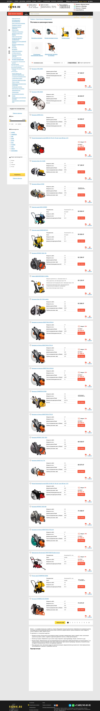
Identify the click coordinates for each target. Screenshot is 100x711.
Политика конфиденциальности (48, 707)
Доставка (9, 1)
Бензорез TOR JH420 (37, 91)
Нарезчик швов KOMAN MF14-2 (40, 230)
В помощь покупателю (33, 709)
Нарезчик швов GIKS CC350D (39, 207)
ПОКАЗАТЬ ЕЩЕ (60, 622)
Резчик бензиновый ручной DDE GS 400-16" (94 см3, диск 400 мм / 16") (50, 483)
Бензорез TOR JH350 (37, 68)
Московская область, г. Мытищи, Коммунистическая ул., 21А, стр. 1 (48, 6)
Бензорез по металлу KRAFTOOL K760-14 (42, 322)
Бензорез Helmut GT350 (38, 184)
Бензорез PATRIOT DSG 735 (39, 253)
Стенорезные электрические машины (37, 55)
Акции (26, 14)
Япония (12, 160)
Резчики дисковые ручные (51, 38)
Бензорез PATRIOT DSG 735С (39, 437)
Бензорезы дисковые (36, 38)
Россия (85, 1)
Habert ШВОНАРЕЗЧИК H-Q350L (40, 276)
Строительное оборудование (44, 19)
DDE (12, 136)
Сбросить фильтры (17, 113)
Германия (13, 164)
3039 (10, 119)
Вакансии (60, 1)
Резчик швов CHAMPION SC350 (40, 575)
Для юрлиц (22, 1)
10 (89, 622)
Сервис (39, 1)
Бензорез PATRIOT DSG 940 (39, 506)
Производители (32, 707)
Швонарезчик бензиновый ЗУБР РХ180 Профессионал (46, 552)
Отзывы (34, 1)
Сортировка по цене (38, 62)
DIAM (12, 138)
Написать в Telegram (80, 8)
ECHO (12, 140)
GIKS (12, 146)
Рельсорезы (80, 38)
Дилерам (28, 1)
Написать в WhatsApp (81, 6)
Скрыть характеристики (85, 62)
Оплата (16, 1)
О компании (46, 1)
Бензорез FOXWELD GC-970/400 (40, 598)
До (16, 124)
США (12, 162)
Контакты (53, 1)
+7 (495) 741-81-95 (64, 8)
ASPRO (13, 132)
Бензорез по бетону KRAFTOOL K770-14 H (43, 529)
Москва (80, 1)
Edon (12, 142)
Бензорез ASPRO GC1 (37, 115)
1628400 (23, 119)
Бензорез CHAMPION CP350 (39, 391)
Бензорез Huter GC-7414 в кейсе (40, 299)
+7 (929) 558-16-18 (64, 6)
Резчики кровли (66, 38)
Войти (91, 1)
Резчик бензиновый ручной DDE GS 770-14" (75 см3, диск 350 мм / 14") (50, 138)
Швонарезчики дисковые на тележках (51, 55)
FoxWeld (13, 144)
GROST (13, 148)
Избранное (83, 17)
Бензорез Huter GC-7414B (38, 161)
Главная (32, 19)
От (9, 124)
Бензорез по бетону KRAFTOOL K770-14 (42, 345)
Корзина (90, 17)
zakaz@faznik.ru (79, 10)
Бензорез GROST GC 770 (38, 460)
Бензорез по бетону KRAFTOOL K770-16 (42, 414)
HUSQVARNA (14, 150)
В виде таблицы (72, 62)
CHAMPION (14, 134)
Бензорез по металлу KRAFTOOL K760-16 (42, 368)
